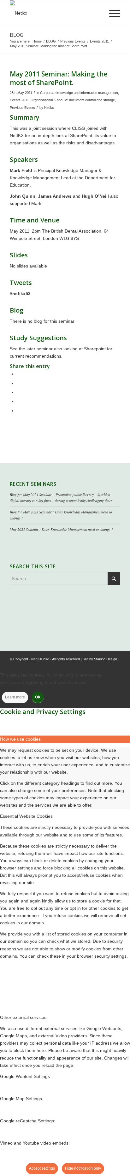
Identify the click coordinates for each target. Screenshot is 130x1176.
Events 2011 (19, 100)
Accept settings (42, 1168)
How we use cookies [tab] (20, 739)
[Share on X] (18, 383)
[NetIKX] (54, 13)
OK (38, 697)
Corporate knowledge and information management (79, 93)
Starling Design (105, 659)
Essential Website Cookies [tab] (26, 816)
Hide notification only (83, 1168)
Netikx (49, 107)
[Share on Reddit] (18, 401)
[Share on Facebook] (18, 373)
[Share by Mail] (18, 410)
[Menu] (111, 13)
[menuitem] (111, 13)
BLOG (16, 34)
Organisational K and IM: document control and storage (73, 100)
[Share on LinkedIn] (18, 392)
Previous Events (22, 107)
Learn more (15, 697)
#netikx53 (20, 293)
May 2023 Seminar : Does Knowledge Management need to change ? (61, 529)
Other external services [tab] (23, 1017)
